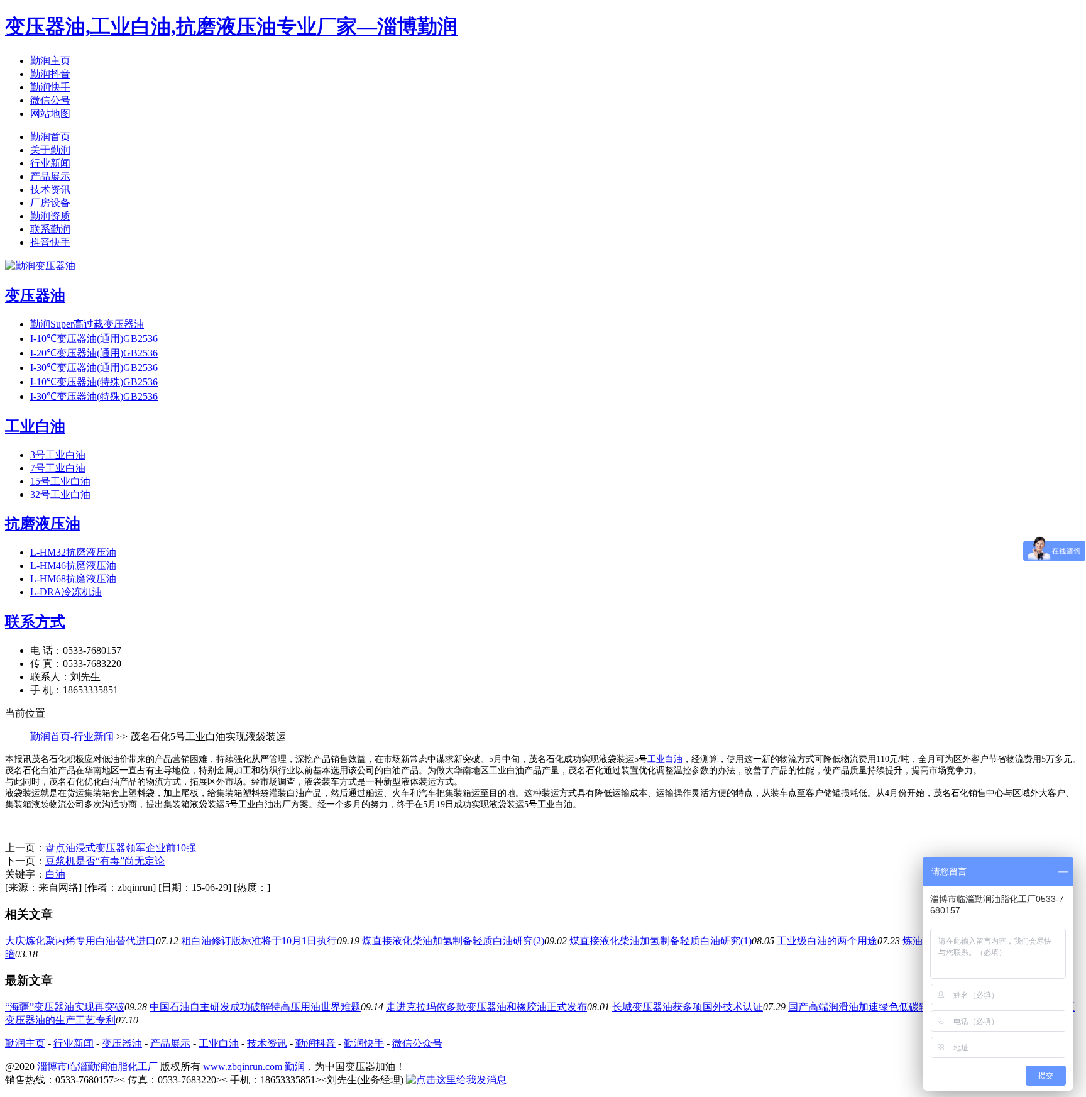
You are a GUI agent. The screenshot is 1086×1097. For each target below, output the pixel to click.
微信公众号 (417, 1043)
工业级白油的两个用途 (827, 940)
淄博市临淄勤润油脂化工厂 (96, 1066)
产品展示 (50, 176)
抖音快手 (50, 242)
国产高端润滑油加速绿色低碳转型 (863, 1006)
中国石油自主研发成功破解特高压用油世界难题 (255, 1006)
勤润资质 (50, 216)
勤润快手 (50, 87)
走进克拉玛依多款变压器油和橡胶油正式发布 (486, 1006)
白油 (55, 874)
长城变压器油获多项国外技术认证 (687, 1006)
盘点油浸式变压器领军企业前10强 (120, 847)
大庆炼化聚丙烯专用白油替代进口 (80, 940)
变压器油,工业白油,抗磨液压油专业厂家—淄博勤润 (231, 26)
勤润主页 (50, 60)
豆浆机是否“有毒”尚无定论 (105, 861)
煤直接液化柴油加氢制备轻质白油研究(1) (660, 940)
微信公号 (50, 100)
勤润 (295, 1066)
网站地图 (50, 113)
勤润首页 (50, 136)
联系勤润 (50, 229)
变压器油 (122, 1043)
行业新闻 (50, 163)
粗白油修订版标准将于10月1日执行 (259, 940)
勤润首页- (52, 736)
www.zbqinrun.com (242, 1066)
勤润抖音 (50, 74)
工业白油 (665, 759)
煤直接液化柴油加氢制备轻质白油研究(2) (453, 940)
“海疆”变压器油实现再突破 (64, 1006)
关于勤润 (50, 150)
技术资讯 (50, 189)
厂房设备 (50, 202)
